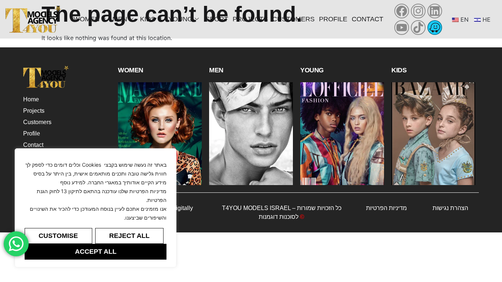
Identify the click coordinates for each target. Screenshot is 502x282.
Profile (333, 19)
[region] (95, 207)
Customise (58, 235)
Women (86, 19)
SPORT (216, 19)
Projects (250, 19)
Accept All (95, 251)
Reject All (129, 235)
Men (119, 19)
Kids (147, 19)
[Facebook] (401, 11)
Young (180, 19)
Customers (293, 19)
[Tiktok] (418, 27)
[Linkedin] (434, 11)
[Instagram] (418, 11)
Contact (367, 19)
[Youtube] (401, 27)
